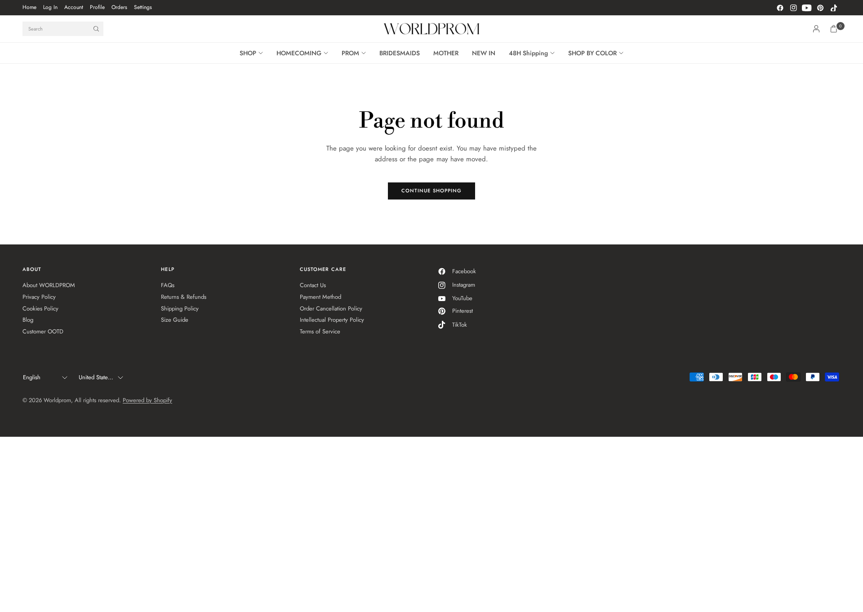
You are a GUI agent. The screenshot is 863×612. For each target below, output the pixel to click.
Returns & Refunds (183, 297)
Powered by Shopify (147, 400)
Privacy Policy (39, 297)
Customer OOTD (42, 331)
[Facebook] (780, 7)
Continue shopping (431, 190)
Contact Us (313, 285)
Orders (119, 7)
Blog (27, 319)
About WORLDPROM (48, 285)
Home (29, 7)
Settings (143, 7)
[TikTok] (834, 7)
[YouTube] (807, 7)
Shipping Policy (180, 308)
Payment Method (320, 297)
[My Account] (816, 29)
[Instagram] (793, 7)
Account (73, 7)
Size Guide (174, 319)
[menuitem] (29, 7)
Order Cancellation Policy (331, 308)
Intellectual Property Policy (332, 319)
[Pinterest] (820, 7)
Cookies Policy (40, 308)
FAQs (167, 285)
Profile (97, 7)
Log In (50, 7)
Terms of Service (320, 331)
